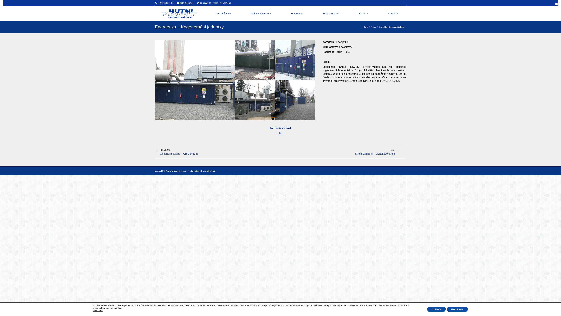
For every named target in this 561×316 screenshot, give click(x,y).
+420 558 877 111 (166, 3)
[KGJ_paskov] (295, 60)
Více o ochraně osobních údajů (107, 308)
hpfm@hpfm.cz (186, 3)
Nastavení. (98, 310)
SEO (213, 171)
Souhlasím (436, 309)
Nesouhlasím (457, 309)
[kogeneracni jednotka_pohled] (255, 100)
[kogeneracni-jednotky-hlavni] (195, 80)
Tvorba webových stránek (198, 171)
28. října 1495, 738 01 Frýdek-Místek (215, 3)
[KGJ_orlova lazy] (255, 60)
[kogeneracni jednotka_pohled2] (295, 100)
